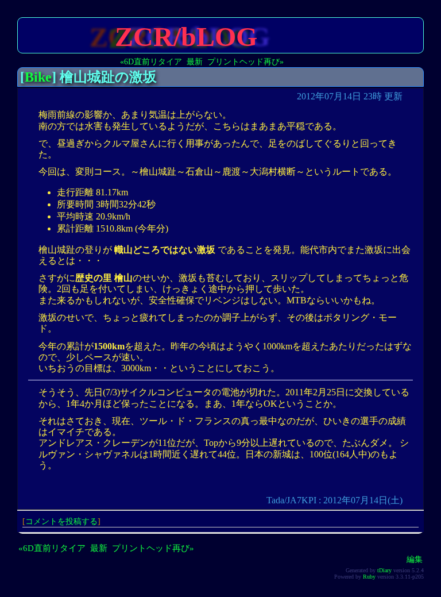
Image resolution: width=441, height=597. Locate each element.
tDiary (384, 570)
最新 (195, 61)
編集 (415, 559)
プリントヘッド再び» (245, 61)
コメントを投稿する (61, 521)
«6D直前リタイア (151, 61)
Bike (38, 77)
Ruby (369, 576)
